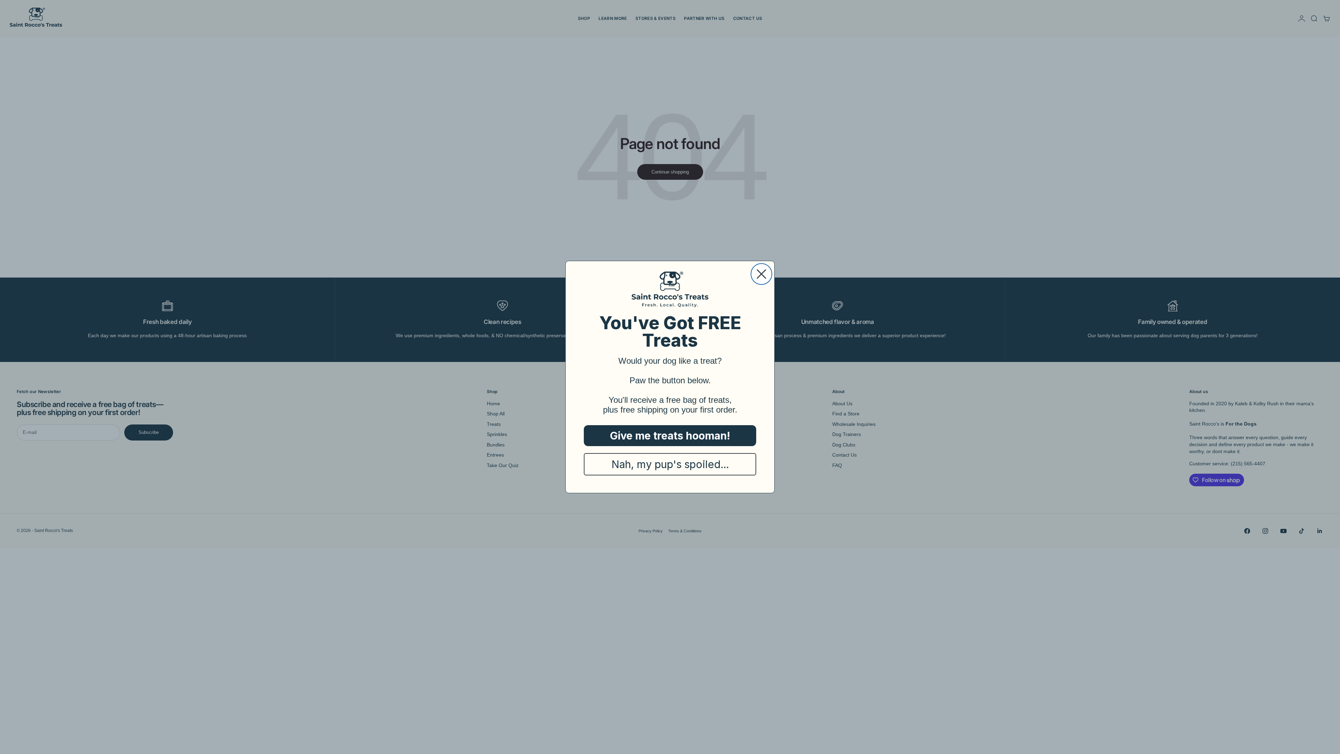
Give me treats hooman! (670, 435)
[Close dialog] (761, 274)
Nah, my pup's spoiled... (670, 464)
